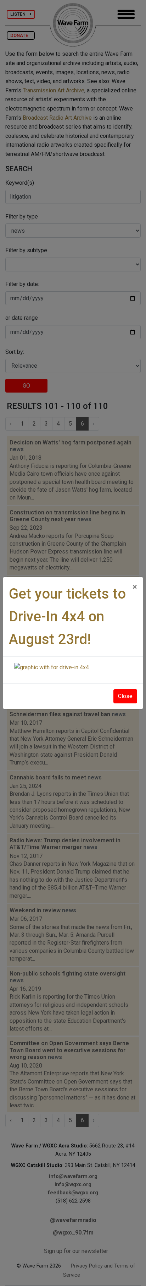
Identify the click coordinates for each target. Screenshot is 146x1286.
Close (125, 696)
